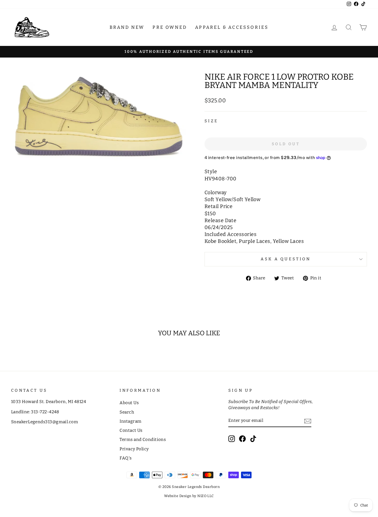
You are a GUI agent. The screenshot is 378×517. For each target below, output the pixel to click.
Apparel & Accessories (231, 27)
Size (211, 121)
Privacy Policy (134, 448)
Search (127, 412)
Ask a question (285, 259)
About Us (129, 402)
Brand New (127, 27)
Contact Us (131, 430)
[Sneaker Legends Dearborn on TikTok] (253, 438)
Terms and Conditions (143, 439)
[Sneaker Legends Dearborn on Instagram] (231, 438)
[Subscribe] (307, 420)
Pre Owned (169, 27)
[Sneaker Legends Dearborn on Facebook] (242, 438)
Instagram (130, 421)
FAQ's (125, 458)
